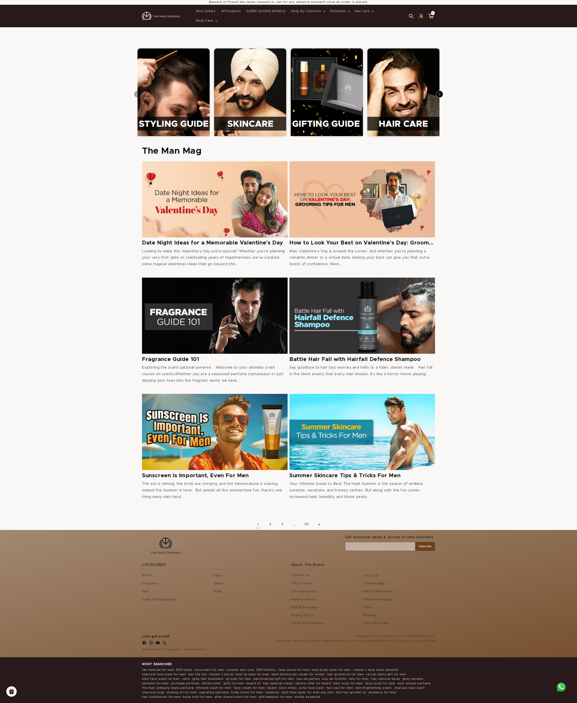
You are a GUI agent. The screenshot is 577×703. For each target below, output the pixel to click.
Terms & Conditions (307, 623)
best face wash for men (161, 679)
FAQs (367, 607)
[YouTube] (158, 644)
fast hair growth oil (351, 692)
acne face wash (311, 688)
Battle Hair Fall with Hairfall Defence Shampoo (355, 359)
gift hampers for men (275, 697)
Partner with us (303, 599)
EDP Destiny (266, 670)
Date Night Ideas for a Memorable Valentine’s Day (212, 243)
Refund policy (151, 649)
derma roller (211, 683)
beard (272, 688)
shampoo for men (382, 692)
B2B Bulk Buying (304, 607)
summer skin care (240, 670)
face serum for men (294, 670)
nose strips (288, 688)
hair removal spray (385, 679)
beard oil (253, 683)
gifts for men (233, 683)
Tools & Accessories (159, 599)
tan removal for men (158, 670)
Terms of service (194, 649)
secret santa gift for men (386, 674)
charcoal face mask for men (164, 674)
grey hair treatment (208, 679)
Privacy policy (172, 649)
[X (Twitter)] (164, 644)
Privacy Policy (302, 615)
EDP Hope (184, 670)
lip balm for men (238, 679)
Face (218, 575)
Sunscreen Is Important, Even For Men (195, 475)
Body (218, 591)
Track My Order (376, 623)
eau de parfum (308, 679)
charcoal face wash (409, 688)
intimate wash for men (213, 688)
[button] (307, 11)
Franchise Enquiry (377, 599)
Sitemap (370, 615)
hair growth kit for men (345, 674)
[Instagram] (151, 644)
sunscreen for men (209, 670)
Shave (219, 583)
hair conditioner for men (161, 697)
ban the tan (197, 674)
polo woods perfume (414, 683)
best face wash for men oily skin (308, 692)
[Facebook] (144, 644)
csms (186, 679)
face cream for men (249, 688)
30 (307, 524)
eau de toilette (334, 679)
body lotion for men (247, 692)
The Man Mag (374, 583)
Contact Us (300, 575)
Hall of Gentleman (378, 591)
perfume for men (155, 683)
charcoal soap (153, 692)
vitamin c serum (221, 674)
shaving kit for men (182, 692)
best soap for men (348, 683)
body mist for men (197, 697)
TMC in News (302, 583)
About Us (371, 575)
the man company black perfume (168, 688)
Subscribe (425, 546)
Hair (145, 591)
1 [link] (258, 525)
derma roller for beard (313, 683)
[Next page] (319, 524)
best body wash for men (331, 670)
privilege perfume (185, 683)
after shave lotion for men (236, 697)
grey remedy (413, 679)
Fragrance (150, 583)
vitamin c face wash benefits (376, 670)
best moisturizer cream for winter (298, 674)
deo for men (359, 679)
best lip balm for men (252, 674)
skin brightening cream (373, 688)
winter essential (307, 697)
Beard (147, 575)
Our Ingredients (304, 591)
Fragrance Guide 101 (170, 359)
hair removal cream (278, 683)
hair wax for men (339, 688)
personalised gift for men (274, 679)
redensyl (272, 692)
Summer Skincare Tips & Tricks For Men (345, 475)
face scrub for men (380, 683)
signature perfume (214, 692)
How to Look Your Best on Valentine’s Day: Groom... (361, 243)
